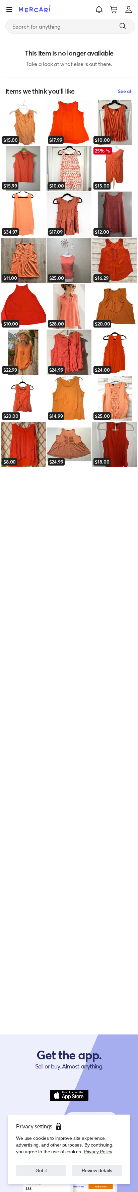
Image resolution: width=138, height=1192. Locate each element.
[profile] (128, 9)
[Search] (123, 26)
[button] (99, 9)
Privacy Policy (98, 1151)
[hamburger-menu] (9, 9)
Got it (41, 1170)
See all (125, 91)
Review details (97, 1170)
